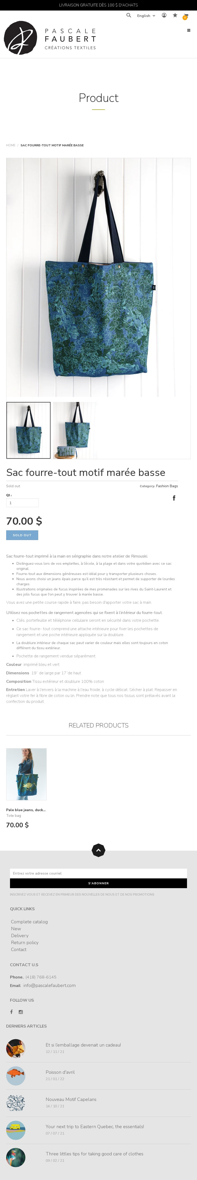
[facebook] (11, 1012)
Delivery (19, 936)
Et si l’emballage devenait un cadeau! (83, 1045)
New (16, 929)
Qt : (9, 495)
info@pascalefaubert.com (50, 985)
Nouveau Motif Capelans (71, 1099)
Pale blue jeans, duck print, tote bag (38, 810)
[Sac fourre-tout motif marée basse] (98, 277)
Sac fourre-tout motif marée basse (85, 472)
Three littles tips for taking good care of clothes (94, 1154)
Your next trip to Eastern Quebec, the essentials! (95, 1127)
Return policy (24, 942)
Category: (147, 486)
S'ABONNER (98, 883)
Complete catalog (29, 922)
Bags (174, 486)
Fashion (162, 486)
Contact (18, 949)
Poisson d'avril (60, 1072)
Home (10, 145)
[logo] (50, 39)
